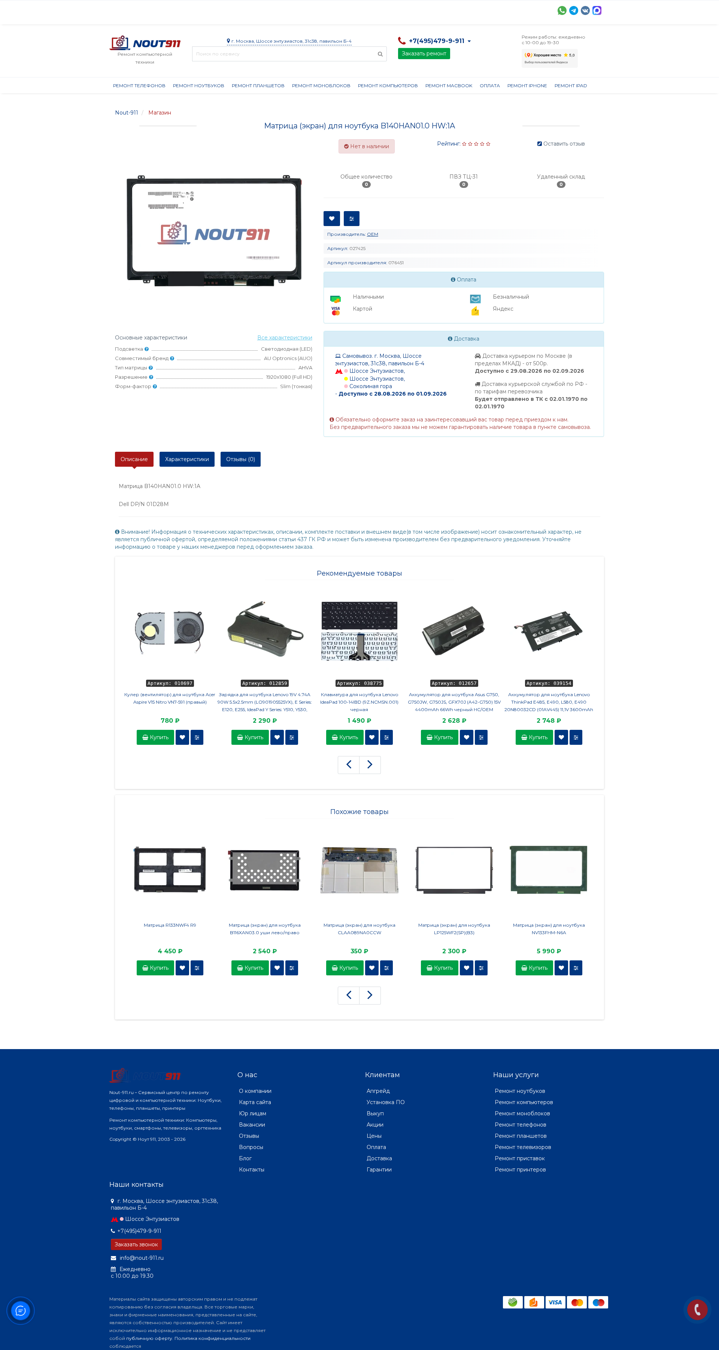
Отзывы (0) (240, 459)
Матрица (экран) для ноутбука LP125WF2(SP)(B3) (454, 928)
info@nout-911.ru (141, 1258)
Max (596, 10)
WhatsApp (562, 10)
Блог (245, 1158)
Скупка (269, 9)
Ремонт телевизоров (523, 1147)
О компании (137, 9)
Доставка (177, 9)
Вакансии (252, 1124)
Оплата (211, 9)
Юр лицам (252, 1113)
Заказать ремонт (424, 53)
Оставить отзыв (564, 143)
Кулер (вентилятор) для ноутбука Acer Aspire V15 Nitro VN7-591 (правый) (169, 698)
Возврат (354, 9)
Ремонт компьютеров (388, 85)
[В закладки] (182, 737)
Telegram (573, 10)
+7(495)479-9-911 (139, 1231)
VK (585, 10)
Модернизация (310, 9)
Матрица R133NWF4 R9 (170, 925)
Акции (240, 9)
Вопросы (251, 1147)
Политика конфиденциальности (213, 1338)
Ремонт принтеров (520, 1169)
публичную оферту (149, 1338)
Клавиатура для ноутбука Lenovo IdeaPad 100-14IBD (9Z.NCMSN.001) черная (359, 702)
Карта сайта (255, 1102)
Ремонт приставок (520, 1158)
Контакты (456, 9)
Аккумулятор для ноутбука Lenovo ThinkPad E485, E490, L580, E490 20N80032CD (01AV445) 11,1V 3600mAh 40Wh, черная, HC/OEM (548, 702)
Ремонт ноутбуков (198, 85)
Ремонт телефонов (139, 85)
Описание (134, 459)
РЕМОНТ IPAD (571, 85)
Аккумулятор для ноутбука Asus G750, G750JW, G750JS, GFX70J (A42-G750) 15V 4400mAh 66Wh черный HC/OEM (454, 702)
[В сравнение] (197, 737)
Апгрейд (378, 1091)
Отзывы (422, 9)
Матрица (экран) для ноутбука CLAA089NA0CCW (359, 928)
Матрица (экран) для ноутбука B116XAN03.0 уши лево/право (265, 928)
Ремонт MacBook (448, 85)
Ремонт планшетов (258, 85)
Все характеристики (284, 337)
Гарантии (388, 9)
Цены (374, 1136)
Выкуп (375, 1113)
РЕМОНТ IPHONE (527, 85)
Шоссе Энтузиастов (152, 1219)
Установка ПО (386, 1102)
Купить (158, 737)
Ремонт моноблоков (321, 85)
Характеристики (187, 459)
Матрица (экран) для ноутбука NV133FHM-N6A (549, 928)
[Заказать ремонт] (697, 1310)
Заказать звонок (136, 1244)
